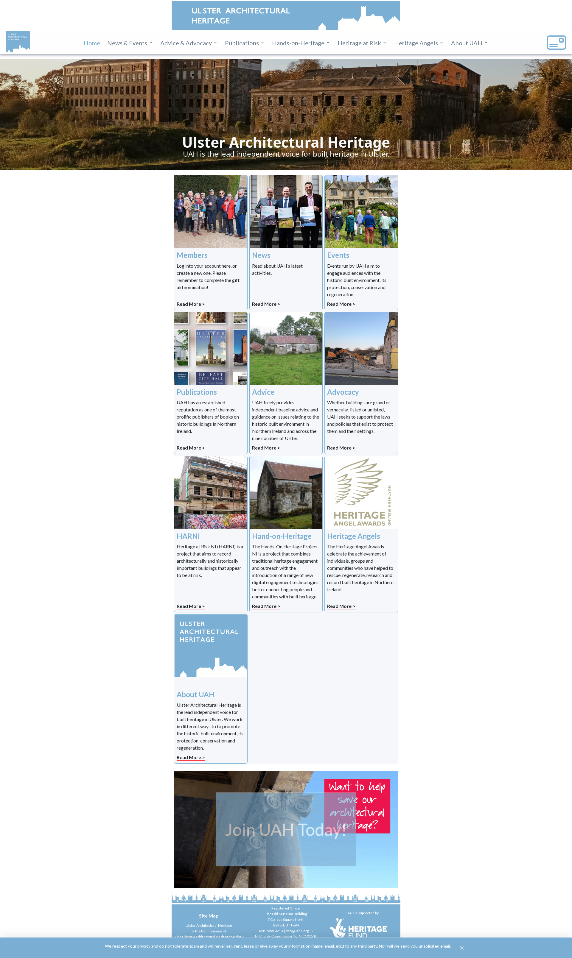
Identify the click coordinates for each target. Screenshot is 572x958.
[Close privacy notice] (461, 948)
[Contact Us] (556, 42)
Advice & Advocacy (186, 42)
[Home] (18, 41)
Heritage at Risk (359, 42)
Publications (242, 42)
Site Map (209, 915)
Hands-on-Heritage (298, 42)
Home (92, 42)
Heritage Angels (416, 42)
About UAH (466, 42)
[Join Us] (286, 829)
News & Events (127, 42)
